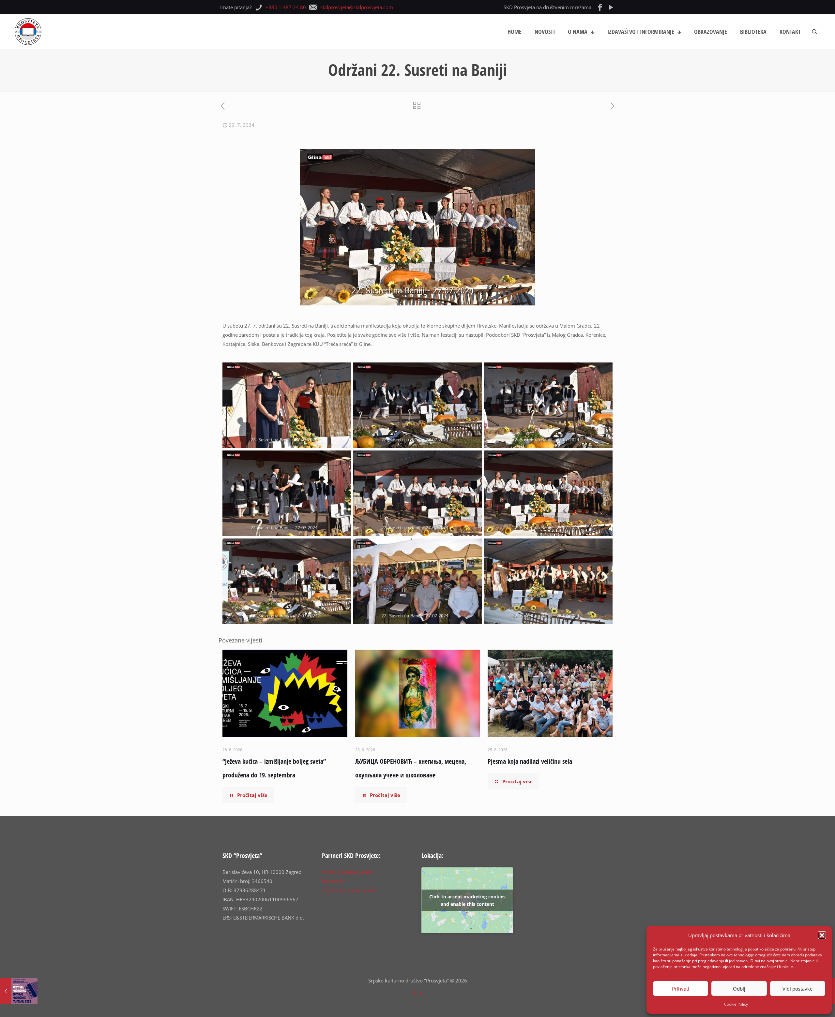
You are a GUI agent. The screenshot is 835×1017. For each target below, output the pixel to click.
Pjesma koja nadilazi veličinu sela (530, 761)
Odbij (739, 988)
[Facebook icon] (414, 993)
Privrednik (333, 881)
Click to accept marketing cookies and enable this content (467, 900)
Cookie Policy (736, 1004)
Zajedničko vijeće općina (349, 890)
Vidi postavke (797, 988)
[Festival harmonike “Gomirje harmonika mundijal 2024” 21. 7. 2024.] (19, 991)
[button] (822, 935)
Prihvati (680, 988)
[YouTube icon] (420, 993)
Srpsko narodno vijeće (347, 872)
